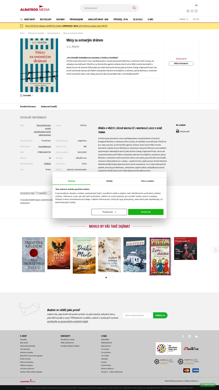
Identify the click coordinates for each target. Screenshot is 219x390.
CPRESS (47, 163)
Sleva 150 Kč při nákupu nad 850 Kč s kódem (48, 26)
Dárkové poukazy (26, 362)
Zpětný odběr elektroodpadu (31, 372)
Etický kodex (106, 365)
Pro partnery (106, 352)
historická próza (44, 125)
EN (196, 5)
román (48, 128)
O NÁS (150, 19)
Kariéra (104, 362)
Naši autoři (24, 342)
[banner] (35, 6)
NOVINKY (60, 19)
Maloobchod (106, 346)
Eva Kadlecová (45, 146)
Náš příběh (105, 339)
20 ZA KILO (138, 19)
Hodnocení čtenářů (49, 106)
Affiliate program (26, 365)
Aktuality (23, 339)
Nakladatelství (106, 342)
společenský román (42, 131)
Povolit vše (146, 212)
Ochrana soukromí (27, 368)
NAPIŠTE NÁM (209, 385)
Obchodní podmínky (27, 346)
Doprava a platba (26, 352)
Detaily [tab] (109, 181)
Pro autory (105, 349)
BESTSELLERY (45, 19)
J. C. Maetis (72, 46)
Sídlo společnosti (67, 342)
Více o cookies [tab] (147, 181)
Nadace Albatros (107, 368)
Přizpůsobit (108, 212)
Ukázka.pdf (182, 131)
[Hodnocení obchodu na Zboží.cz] (190, 348)
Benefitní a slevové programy (31, 355)
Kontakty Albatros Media (70, 346)
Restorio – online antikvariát (111, 372)
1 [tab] (106, 277)
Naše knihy (29, 19)
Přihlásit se (160, 315)
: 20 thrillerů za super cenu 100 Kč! (90, 26)
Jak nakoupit (25, 349)
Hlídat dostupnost (181, 63)
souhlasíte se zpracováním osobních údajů (67, 321)
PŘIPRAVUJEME (76, 19)
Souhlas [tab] (71, 181)
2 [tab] (109, 277)
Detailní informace (28, 106)
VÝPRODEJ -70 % (120, 19)
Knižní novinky (25, 359)
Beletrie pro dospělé (36, 33)
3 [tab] (113, 277)
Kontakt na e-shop (68, 339)
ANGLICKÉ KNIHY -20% (98, 19)
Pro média (105, 355)
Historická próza (53, 33)
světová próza (45, 135)
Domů (22, 33)
